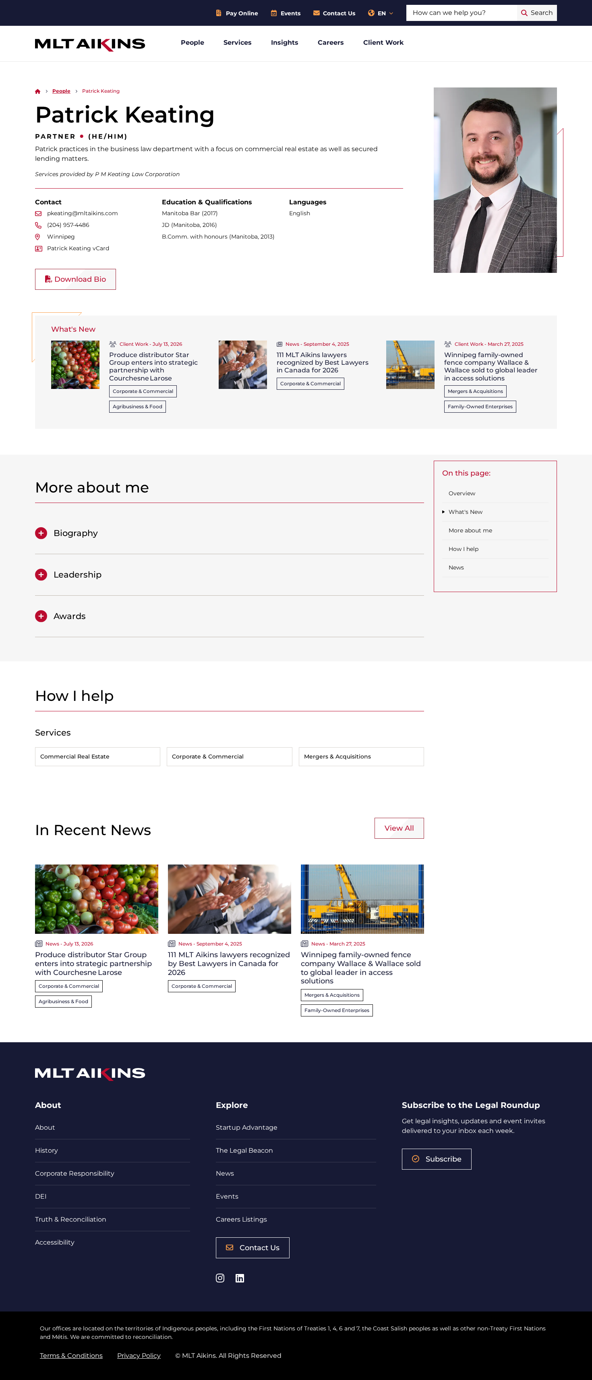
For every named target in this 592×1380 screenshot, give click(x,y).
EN (382, 13)
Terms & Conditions (71, 1355)
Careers (331, 42)
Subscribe (444, 1159)
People (192, 42)
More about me (470, 530)
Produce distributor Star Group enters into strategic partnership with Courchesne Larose (153, 366)
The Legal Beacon (244, 1150)
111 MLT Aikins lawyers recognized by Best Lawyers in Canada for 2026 (322, 362)
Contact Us (339, 13)
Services (238, 42)
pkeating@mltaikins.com (82, 213)
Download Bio (79, 279)
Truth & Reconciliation (70, 1219)
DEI (41, 1196)
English (299, 213)
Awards (70, 616)
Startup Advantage (246, 1127)
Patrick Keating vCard (78, 248)
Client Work (383, 42)
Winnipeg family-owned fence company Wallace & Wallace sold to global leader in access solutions (491, 366)
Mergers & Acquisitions (475, 391)
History (46, 1150)
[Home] (38, 91)
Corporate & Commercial (143, 391)
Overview (462, 493)
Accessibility (55, 1242)
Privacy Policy (139, 1355)
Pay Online (242, 13)
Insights (284, 42)
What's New (465, 511)
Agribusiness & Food (137, 406)
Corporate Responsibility (74, 1173)
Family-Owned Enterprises (480, 406)
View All (399, 828)
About (45, 1127)
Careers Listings (241, 1219)
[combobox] (461, 13)
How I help (463, 549)
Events (290, 13)
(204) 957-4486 (68, 225)
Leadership (77, 574)
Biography (76, 533)
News (456, 567)
